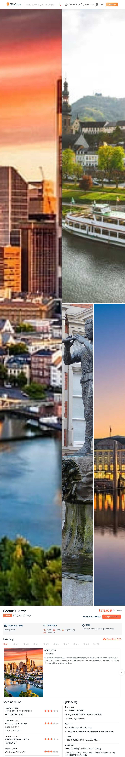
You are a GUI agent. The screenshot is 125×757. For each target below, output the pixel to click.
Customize (112, 4)
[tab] (6, 644)
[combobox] (43, 4)
